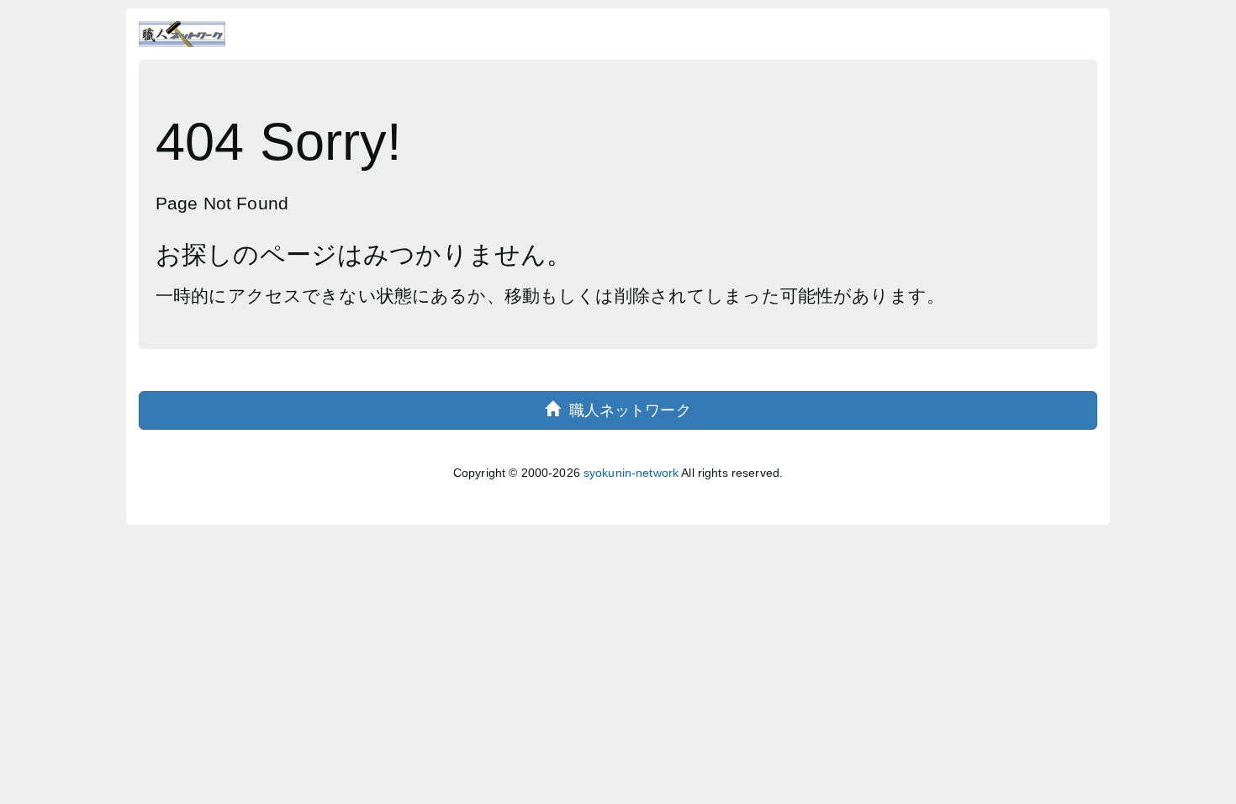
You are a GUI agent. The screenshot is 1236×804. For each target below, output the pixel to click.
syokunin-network (631, 472)
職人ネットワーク (625, 410)
